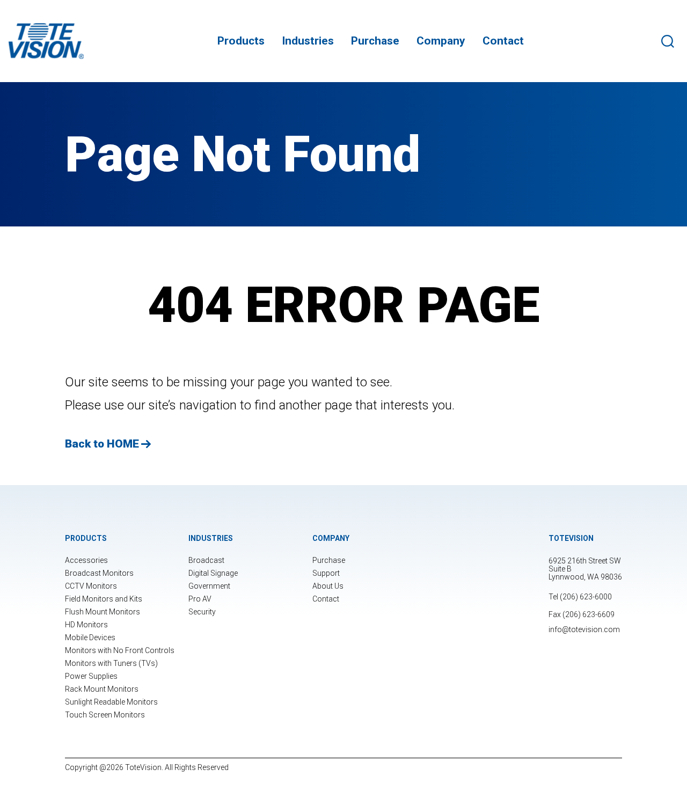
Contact (503, 40)
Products (241, 40)
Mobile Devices (90, 637)
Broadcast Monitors (99, 573)
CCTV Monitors (91, 586)
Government (209, 586)
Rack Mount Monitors (101, 689)
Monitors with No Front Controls (119, 650)
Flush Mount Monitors (102, 611)
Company (440, 40)
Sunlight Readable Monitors (111, 702)
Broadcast (206, 560)
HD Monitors (86, 624)
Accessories (86, 560)
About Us (328, 586)
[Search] (669, 41)
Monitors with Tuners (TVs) (111, 663)
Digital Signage (213, 573)
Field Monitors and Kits (103, 599)
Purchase (375, 40)
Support (326, 573)
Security (202, 611)
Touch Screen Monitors (105, 714)
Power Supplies (91, 676)
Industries (308, 40)
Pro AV (199, 599)
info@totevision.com (584, 629)
